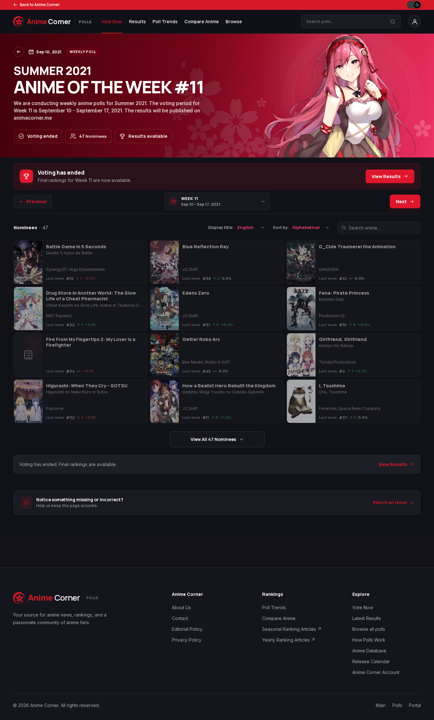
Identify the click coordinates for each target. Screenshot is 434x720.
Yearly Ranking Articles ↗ (288, 640)
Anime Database (369, 650)
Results (137, 21)
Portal (415, 705)
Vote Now (111, 21)
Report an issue (390, 502)
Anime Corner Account (375, 672)
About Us (181, 607)
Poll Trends (165, 21)
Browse (234, 21)
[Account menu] (414, 21)
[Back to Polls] (19, 52)
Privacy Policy (186, 640)
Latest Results (366, 618)
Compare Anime (201, 21)
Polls (397, 705)
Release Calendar (371, 661)
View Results (386, 176)
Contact (180, 618)
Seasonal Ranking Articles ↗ (292, 629)
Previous (36, 201)
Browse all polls (368, 629)
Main (381, 705)
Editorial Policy (187, 629)
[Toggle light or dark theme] (414, 5)
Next (401, 201)
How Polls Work (368, 640)
